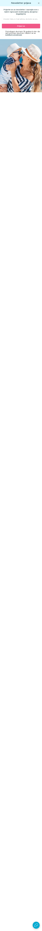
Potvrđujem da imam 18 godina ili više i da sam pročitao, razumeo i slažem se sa (22, 33)
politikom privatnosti (13, 35)
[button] (39, 3)
